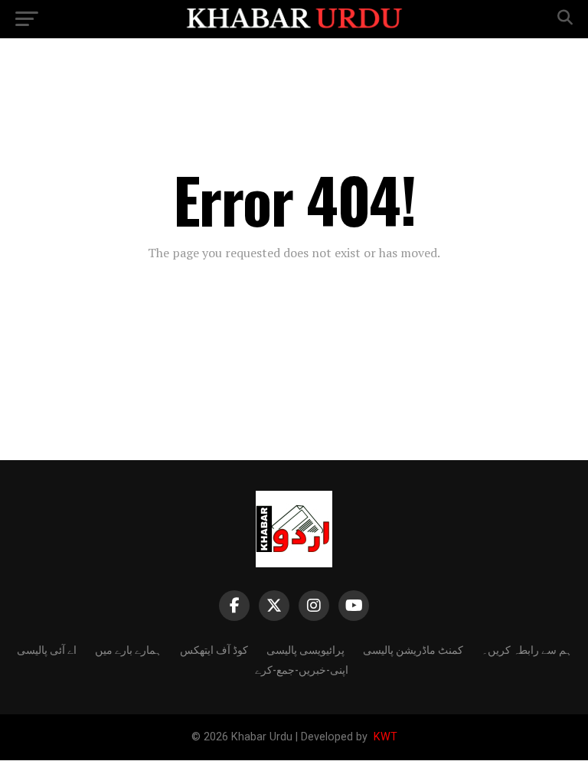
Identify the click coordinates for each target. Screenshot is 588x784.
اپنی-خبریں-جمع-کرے (301, 669)
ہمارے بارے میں (128, 649)
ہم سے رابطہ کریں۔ (527, 649)
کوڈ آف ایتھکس (214, 649)
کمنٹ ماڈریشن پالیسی (413, 649)
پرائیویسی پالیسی (305, 649)
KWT (384, 736)
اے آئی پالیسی (47, 649)
